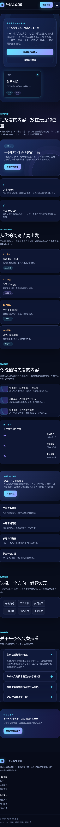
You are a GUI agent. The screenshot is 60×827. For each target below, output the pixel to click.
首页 (2, 781)
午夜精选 (9, 603)
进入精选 (7, 268)
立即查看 (46, 5)
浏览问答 (24, 611)
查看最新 (7, 293)
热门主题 (38, 603)
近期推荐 (9, 611)
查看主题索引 (13, 167)
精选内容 (3, 800)
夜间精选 (3, 785)
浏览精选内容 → (30, 52)
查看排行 (7, 344)
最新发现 (24, 603)
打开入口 (7, 319)
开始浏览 (11, 493)
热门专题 (3, 804)
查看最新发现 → (13, 730)
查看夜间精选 (30, 60)
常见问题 (3, 808)
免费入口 (38, 611)
